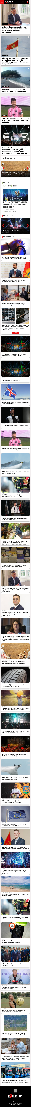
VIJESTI (9, 158)
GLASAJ (15, 332)
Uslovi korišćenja (10, 1101)
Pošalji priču (23, 1)
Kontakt (23, 1101)
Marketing (17, 1101)
